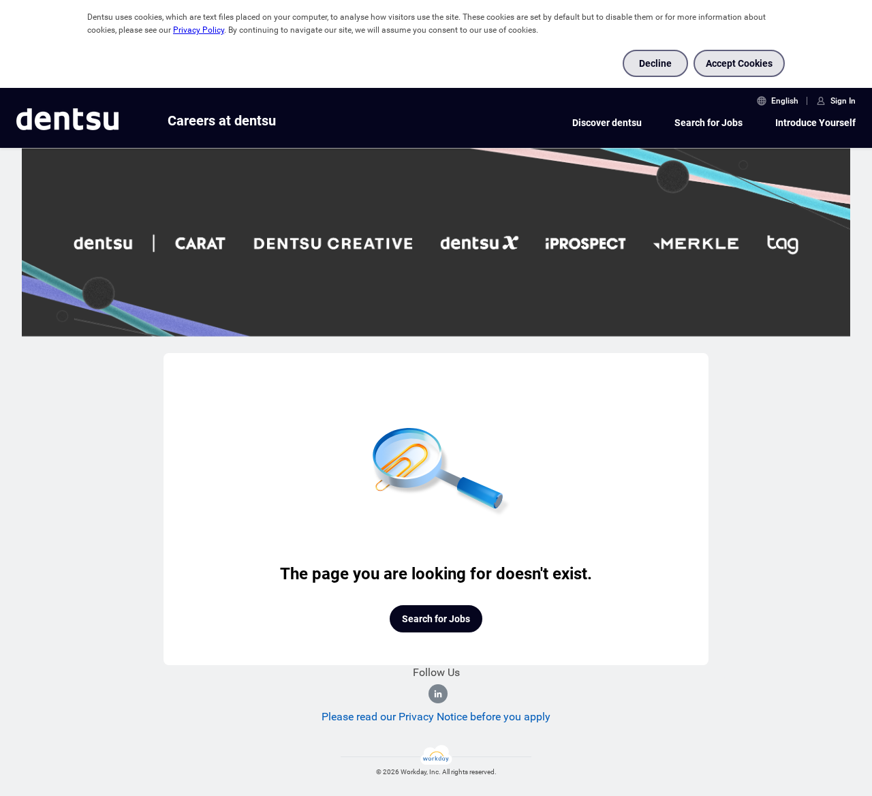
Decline (655, 63)
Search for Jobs (708, 122)
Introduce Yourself (815, 122)
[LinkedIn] (438, 693)
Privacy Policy (198, 30)
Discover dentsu (607, 122)
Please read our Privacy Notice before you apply (436, 716)
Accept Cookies (739, 63)
